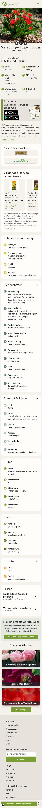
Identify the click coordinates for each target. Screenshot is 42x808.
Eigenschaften (13, 284)
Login (8, 744)
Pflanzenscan (11, 729)
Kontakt (9, 790)
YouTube (9, 777)
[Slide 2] (23, 40)
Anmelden (21, 759)
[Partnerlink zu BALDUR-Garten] (21, 153)
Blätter (8, 517)
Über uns (9, 736)
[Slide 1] (19, 40)
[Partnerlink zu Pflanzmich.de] (21, 160)
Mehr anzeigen (21, 709)
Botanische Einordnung (19, 238)
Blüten (8, 462)
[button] (3, 25)
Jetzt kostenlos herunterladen (21, 637)
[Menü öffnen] (37, 4)
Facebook (10, 769)
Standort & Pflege (15, 398)
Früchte (9, 561)
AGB (7, 793)
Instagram (10, 773)
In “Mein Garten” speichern (19, 804)
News (8, 740)
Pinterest (10, 781)
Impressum (10, 797)
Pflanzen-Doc (11, 733)
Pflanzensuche (12, 725)
